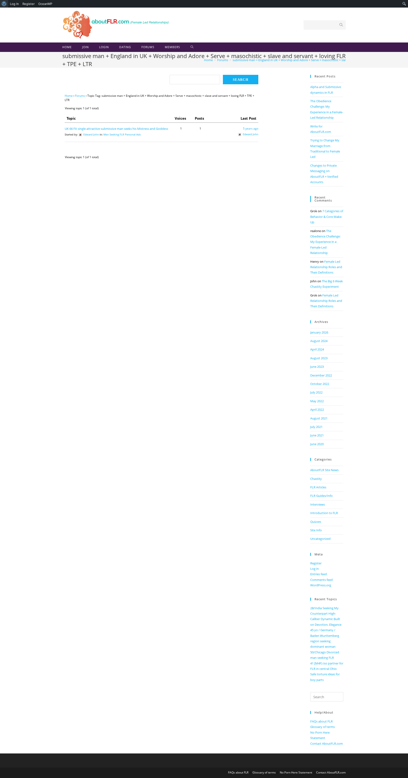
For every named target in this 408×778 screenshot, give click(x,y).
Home (69, 96)
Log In (14, 4)
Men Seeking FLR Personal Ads (122, 134)
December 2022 (321, 375)
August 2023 (318, 358)
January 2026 (319, 332)
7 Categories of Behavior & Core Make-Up (326, 216)
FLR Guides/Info (321, 496)
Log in (314, 569)
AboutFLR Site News (324, 470)
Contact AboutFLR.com (326, 743)
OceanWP (45, 4)
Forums (80, 96)
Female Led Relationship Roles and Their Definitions (326, 267)
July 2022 (316, 392)
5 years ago (250, 129)
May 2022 (317, 401)
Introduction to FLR (324, 513)
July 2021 (316, 427)
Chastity (316, 479)
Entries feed (318, 574)
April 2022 (317, 409)
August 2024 (318, 341)
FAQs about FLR (321, 721)
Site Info (316, 530)
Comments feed (321, 580)
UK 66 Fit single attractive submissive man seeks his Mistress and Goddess (116, 129)
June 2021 (317, 435)
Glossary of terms (322, 727)
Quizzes (315, 522)
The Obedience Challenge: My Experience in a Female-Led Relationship (325, 242)
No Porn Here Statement (296, 772)
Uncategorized (320, 539)
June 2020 (317, 444)
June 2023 (317, 366)
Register (28, 4)
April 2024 (317, 349)
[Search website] (192, 47)
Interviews (317, 504)
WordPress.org (320, 585)
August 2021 (318, 418)
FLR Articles (318, 487)
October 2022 (319, 384)
